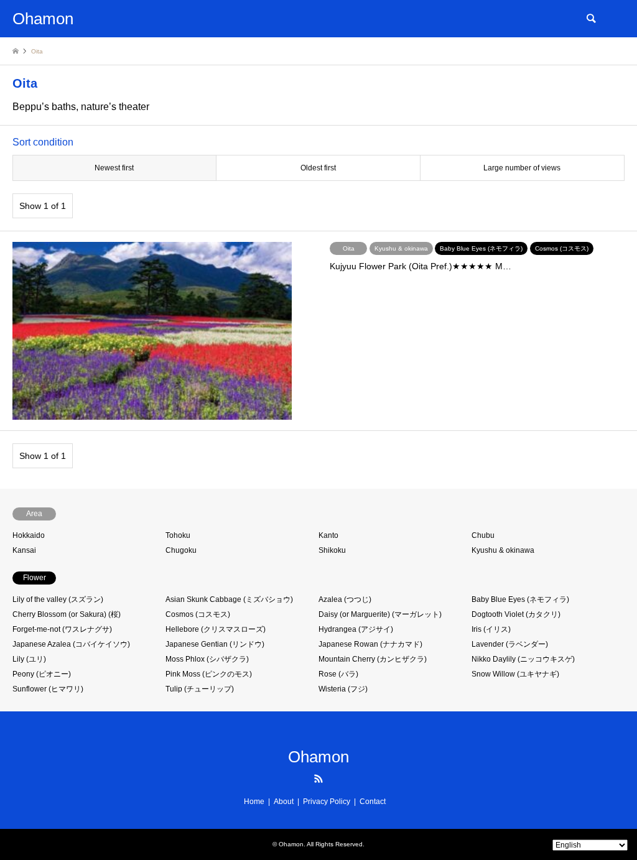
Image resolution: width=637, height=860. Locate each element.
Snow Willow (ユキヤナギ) (515, 674)
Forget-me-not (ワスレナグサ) (62, 629)
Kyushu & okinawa (503, 550)
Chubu (483, 535)
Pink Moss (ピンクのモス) (208, 674)
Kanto (328, 535)
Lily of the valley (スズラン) (57, 599)
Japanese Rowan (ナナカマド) (370, 644)
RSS (318, 778)
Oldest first (318, 168)
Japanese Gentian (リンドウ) (214, 644)
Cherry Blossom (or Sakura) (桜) (66, 614)
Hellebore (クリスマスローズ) (215, 629)
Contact (373, 801)
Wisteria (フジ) (343, 689)
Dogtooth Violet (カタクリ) (516, 614)
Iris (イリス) (491, 629)
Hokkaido (28, 535)
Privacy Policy (326, 801)
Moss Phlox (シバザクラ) (207, 659)
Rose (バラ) (338, 674)
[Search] (590, 18)
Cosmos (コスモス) (197, 614)
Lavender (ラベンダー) (510, 644)
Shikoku (332, 550)
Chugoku (181, 550)
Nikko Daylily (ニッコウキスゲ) (523, 659)
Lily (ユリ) (29, 659)
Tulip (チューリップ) (199, 689)
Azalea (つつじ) (344, 599)
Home (254, 801)
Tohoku (177, 535)
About (284, 801)
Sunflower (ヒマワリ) (47, 689)
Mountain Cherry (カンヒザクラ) (372, 659)
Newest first (114, 168)
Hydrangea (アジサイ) (355, 629)
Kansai (24, 550)
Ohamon (318, 756)
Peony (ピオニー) (41, 674)
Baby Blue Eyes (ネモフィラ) (520, 599)
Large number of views (521, 168)
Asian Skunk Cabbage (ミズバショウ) (229, 599)
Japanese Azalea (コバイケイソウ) (71, 644)
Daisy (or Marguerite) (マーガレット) (380, 614)
